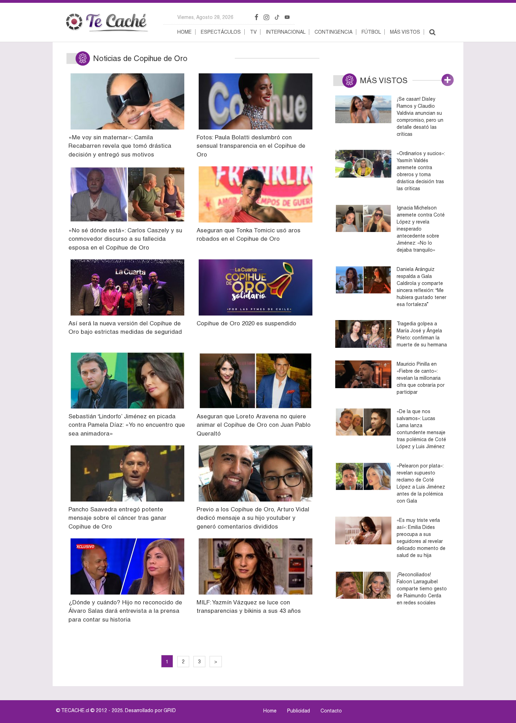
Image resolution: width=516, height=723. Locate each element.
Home (184, 32)
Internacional (285, 32)
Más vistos (405, 32)
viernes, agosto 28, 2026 (205, 17)
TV (253, 32)
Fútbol (371, 32)
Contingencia (333, 32)
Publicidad (298, 711)
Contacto (331, 711)
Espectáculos (221, 32)
